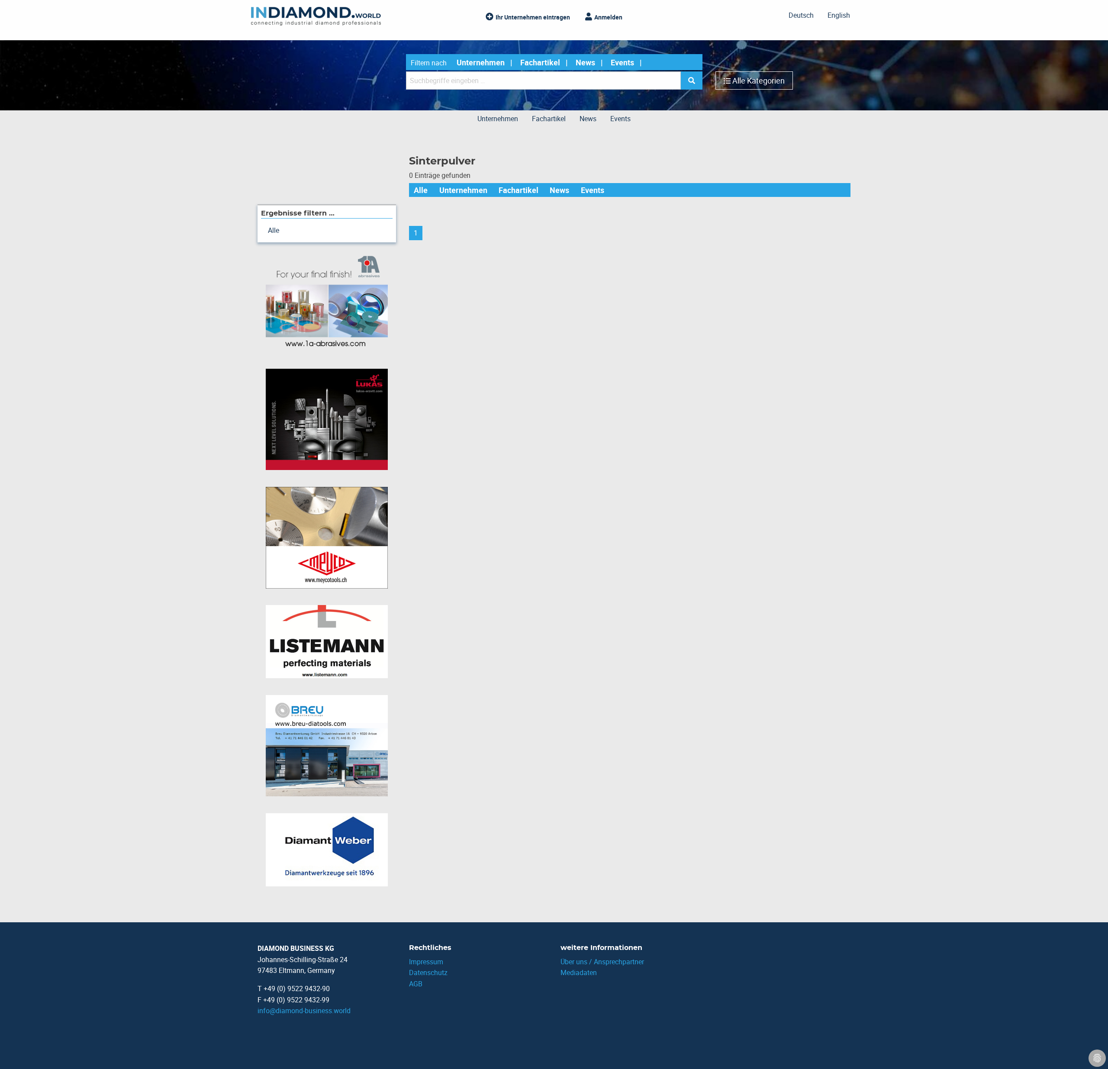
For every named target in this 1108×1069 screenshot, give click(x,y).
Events (622, 62)
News (585, 62)
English (839, 15)
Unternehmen (481, 62)
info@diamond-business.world (304, 1010)
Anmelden (608, 17)
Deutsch (801, 15)
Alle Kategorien (758, 80)
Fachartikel (540, 62)
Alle (421, 190)
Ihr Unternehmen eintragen (533, 17)
